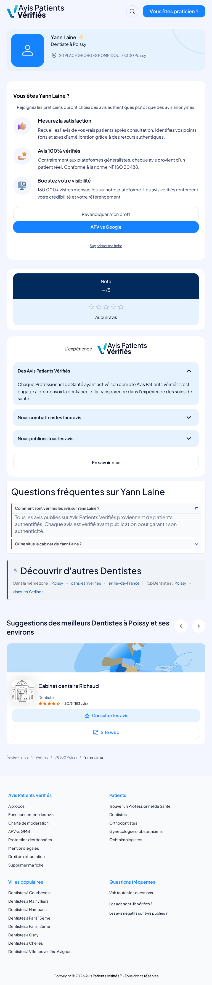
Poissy (57, 583)
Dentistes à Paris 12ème (29, 926)
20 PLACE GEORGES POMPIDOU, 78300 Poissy (102, 55)
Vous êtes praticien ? (174, 11)
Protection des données (30, 839)
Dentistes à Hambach (27, 909)
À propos (16, 806)
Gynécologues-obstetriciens (136, 831)
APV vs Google (106, 227)
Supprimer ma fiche (106, 246)
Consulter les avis (110, 715)
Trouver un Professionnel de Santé (140, 806)
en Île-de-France (124, 583)
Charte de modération (28, 822)
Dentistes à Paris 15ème (29, 917)
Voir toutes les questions (131, 892)
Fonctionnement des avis (31, 814)
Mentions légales (23, 848)
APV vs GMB (19, 831)
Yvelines (42, 757)
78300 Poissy (66, 757)
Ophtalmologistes (125, 839)
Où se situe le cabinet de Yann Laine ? (48, 544)
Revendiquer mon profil (106, 214)
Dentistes (118, 814)
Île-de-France (17, 757)
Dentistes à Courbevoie (29, 892)
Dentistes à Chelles (25, 943)
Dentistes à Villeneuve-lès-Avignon (39, 951)
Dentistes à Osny (23, 934)
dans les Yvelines (86, 583)
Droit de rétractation (26, 856)
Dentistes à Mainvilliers (28, 901)
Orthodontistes (123, 822)
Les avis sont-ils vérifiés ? (130, 904)
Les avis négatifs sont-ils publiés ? (138, 913)
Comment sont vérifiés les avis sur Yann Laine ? (57, 508)
